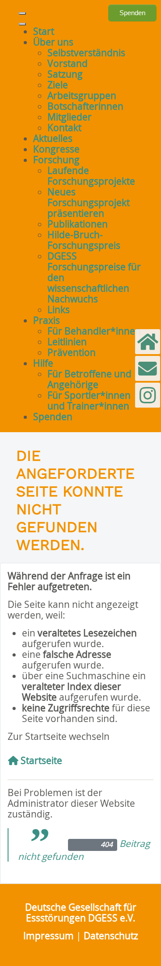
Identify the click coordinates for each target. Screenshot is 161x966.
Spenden (132, 13)
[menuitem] (43, 31)
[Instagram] (147, 395)
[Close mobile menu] (22, 24)
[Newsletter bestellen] (147, 341)
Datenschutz (111, 935)
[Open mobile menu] (22, 13)
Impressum (48, 935)
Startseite (40, 760)
